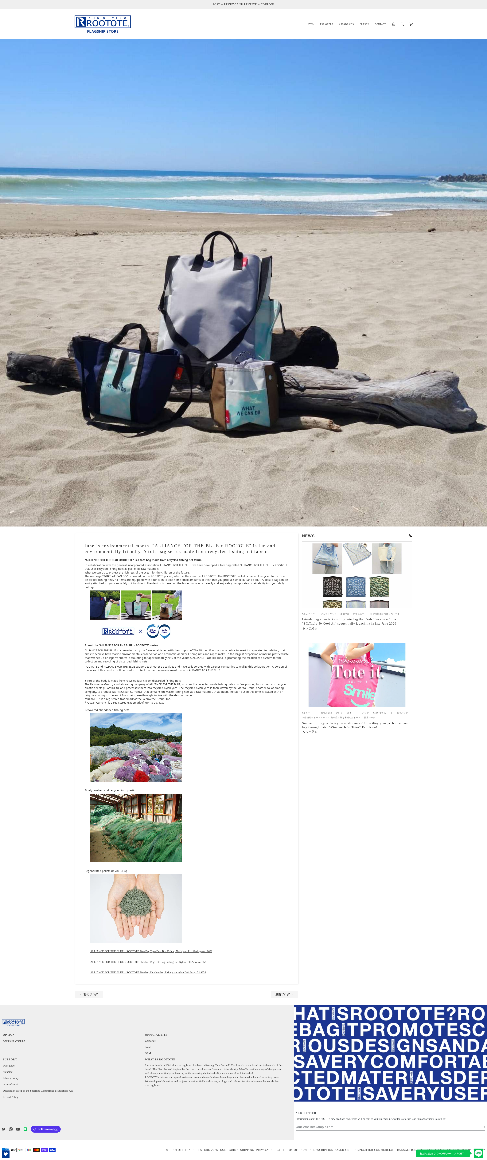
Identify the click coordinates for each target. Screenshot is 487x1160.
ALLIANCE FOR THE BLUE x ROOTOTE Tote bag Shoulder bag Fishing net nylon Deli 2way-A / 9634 (148, 972)
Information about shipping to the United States (243, 4)
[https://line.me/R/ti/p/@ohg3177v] (25, 1129)
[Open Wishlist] (6, 1154)
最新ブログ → (284, 994)
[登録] (480, 1127)
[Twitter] (3, 1129)
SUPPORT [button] (10, 1059)
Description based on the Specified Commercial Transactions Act (38, 1090)
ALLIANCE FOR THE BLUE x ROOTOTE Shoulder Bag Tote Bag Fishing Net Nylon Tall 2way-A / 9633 (148, 962)
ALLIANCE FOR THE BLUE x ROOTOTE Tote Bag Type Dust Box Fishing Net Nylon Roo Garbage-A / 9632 (151, 951)
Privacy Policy (11, 1078)
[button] (311, 24)
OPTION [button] (9, 1034)
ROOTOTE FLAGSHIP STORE (190, 1150)
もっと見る (309, 628)
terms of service (11, 1084)
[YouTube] (18, 1129)
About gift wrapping (14, 1040)
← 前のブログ (89, 994)
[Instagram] (11, 1129)
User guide (8, 1065)
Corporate (150, 1040)
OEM (148, 1053)
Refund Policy (10, 1097)
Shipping (8, 1072)
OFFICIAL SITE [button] (156, 1034)
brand (148, 1047)
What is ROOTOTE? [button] (160, 1059)
